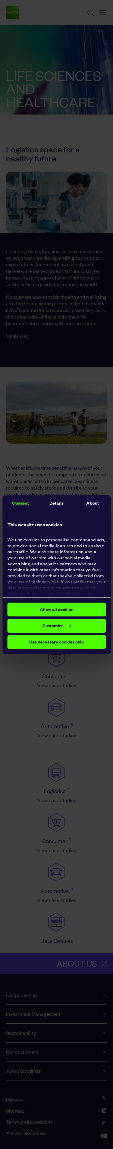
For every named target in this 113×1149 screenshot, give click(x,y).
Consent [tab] (20, 503)
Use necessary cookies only (56, 642)
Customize (53, 625)
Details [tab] (56, 503)
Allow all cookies (56, 609)
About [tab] (92, 503)
